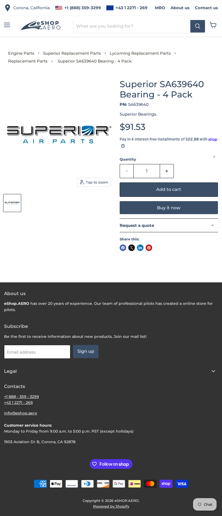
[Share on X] (131, 247)
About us (180, 7)
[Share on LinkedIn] (140, 247)
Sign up (85, 351)
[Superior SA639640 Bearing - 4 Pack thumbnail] (12, 203)
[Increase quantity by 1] (167, 171)
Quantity (128, 159)
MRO (160, 7)
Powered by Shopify (111, 506)
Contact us (206, 7)
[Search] (197, 26)
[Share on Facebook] (123, 247)
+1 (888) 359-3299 (82, 7)
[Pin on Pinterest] (149, 247)
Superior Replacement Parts (72, 53)
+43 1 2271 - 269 (132, 7)
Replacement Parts (28, 61)
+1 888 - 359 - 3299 (21, 396)
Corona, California (31, 7)
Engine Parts (21, 53)
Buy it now (168, 207)
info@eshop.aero (20, 413)
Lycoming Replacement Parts (140, 53)
